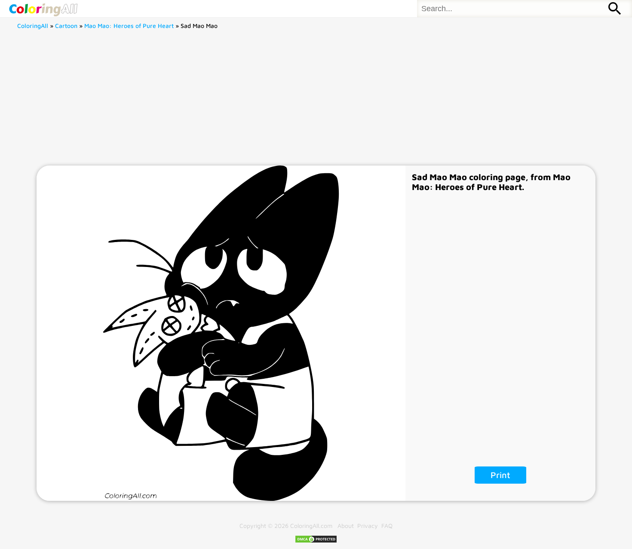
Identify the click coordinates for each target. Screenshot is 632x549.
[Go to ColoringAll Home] (43, 8)
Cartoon (66, 25)
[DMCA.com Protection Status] (316, 541)
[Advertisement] (316, 101)
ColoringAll (32, 25)
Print (500, 475)
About (345, 525)
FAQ (387, 525)
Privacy (367, 525)
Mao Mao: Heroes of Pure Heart (129, 25)
